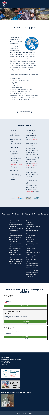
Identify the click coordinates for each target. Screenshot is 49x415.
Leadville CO (7, 297)
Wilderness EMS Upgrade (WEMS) (24, 290)
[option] (13, 198)
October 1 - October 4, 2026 (10, 295)
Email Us (3, 366)
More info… (34, 139)
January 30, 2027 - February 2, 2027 (12, 311)
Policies (35, 412)
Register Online (25, 306)
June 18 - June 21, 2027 (9, 327)
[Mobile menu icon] (47, 4)
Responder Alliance (17, 164)
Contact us (29, 191)
